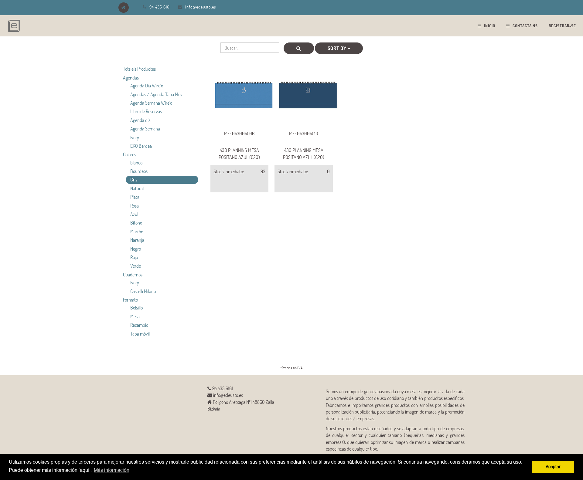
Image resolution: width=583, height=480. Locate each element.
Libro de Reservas (146, 111)
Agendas (131, 77)
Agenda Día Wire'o (146, 85)
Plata (134, 197)
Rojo (134, 257)
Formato (130, 299)
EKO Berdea (141, 146)
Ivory (134, 137)
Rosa (134, 205)
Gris (133, 179)
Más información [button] (111, 470)
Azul (134, 214)
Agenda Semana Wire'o (151, 103)
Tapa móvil (140, 333)
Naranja (137, 240)
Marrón (136, 231)
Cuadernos (132, 274)
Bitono (136, 222)
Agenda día (140, 120)
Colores (129, 154)
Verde (135, 265)
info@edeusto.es (200, 7)
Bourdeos (139, 171)
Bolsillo (136, 307)
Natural (137, 188)
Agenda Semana (145, 128)
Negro (135, 248)
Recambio (139, 325)
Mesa (135, 316)
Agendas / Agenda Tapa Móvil (157, 94)
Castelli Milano (143, 291)
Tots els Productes (139, 69)
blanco (136, 162)
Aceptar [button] (553, 467)
